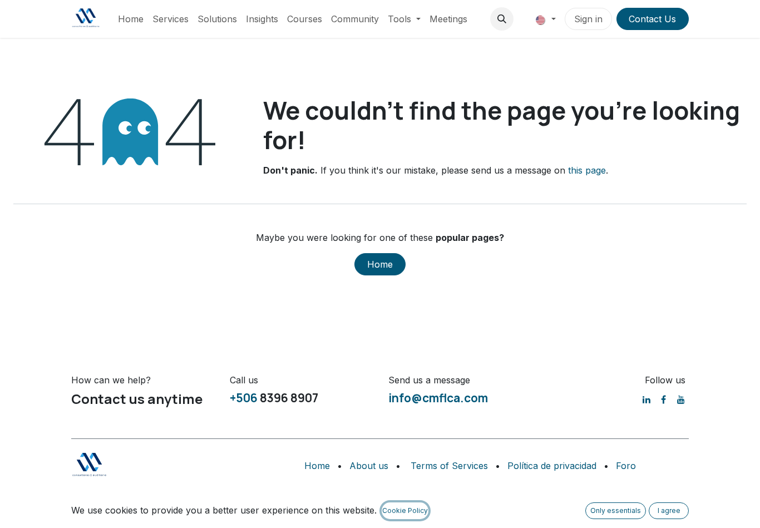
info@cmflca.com (438, 398)
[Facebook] (663, 399)
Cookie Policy (405, 510)
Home (380, 264)
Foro (626, 465)
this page (587, 170)
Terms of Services (449, 465)
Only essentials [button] (615, 510)
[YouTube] (681, 399)
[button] (502, 19)
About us (368, 465)
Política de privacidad (551, 465)
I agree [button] (669, 510)
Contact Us (652, 18)
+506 (244, 398)
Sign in (588, 18)
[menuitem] (130, 19)
